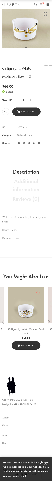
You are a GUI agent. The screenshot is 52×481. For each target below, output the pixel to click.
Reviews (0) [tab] (26, 198)
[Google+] (29, 142)
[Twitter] (24, 142)
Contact (5, 425)
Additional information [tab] (26, 185)
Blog (4, 443)
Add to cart (28, 111)
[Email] (39, 142)
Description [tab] (26, 171)
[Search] (35, 4)
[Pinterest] (34, 142)
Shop (4, 435)
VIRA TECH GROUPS (25, 404)
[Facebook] (19, 142)
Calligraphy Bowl (24, 135)
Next (49, 322)
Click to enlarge (45, 14)
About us (6, 417)
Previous (3, 322)
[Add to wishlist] (5, 112)
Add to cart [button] (28, 345)
